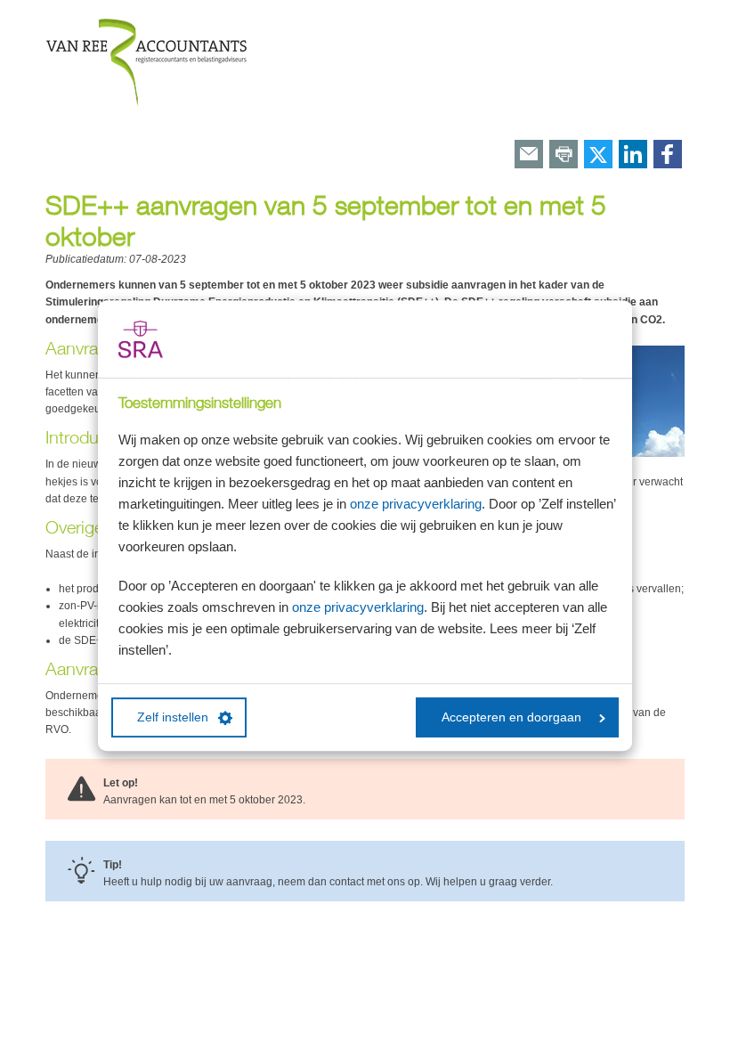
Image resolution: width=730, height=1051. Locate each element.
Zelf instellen (172, 717)
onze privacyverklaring (416, 503)
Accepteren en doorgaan (511, 717)
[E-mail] (529, 155)
